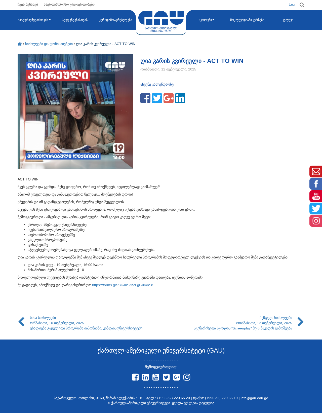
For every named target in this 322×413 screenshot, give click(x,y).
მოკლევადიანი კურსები (247, 20)
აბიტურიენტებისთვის (33, 20)
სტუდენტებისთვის (75, 20)
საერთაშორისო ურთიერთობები (69, 4)
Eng (292, 4)
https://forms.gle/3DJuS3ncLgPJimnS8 (122, 285)
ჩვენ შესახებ (28, 4)
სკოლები (205, 20)
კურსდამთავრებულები (115, 20)
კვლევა (288, 20)
